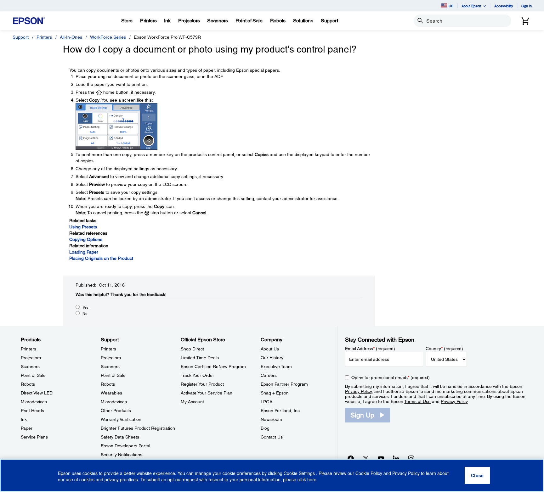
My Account (192, 401)
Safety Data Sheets (120, 436)
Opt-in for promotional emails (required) (390, 377)
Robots (28, 384)
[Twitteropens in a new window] (365, 458)
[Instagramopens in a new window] (411, 458)
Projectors (31, 357)
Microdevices (34, 401)
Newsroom (271, 419)
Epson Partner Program (284, 384)
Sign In (526, 6)
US (451, 6)
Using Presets (83, 226)
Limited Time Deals (200, 357)
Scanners (30, 366)
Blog (265, 428)
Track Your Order (197, 375)
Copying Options (85, 239)
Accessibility (503, 6)
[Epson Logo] (29, 21)
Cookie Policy (368, 473)
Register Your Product (202, 384)
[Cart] (525, 20)
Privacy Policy (358, 391)
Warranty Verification (121, 419)
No (85, 313)
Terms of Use (417, 401)
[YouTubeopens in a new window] (381, 458)
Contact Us (272, 436)
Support (21, 37)
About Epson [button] (471, 6)
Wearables (111, 392)
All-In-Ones (71, 37)
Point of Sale (33, 375)
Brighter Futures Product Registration (138, 428)
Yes (85, 307)
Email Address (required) (370, 348)
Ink (24, 419)
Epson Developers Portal (125, 445)
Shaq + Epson (275, 392)
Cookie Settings (300, 473)
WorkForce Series (108, 37)
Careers (269, 375)
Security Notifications (121, 454)
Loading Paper (83, 251)
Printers (44, 37)
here (311, 480)
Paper (26, 428)
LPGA (266, 401)
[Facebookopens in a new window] (350, 458)
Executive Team (276, 366)
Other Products (116, 410)
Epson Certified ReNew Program (213, 366)
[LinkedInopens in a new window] (396, 458)
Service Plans (34, 436)
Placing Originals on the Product (101, 258)
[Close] (477, 475)
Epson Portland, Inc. (281, 410)
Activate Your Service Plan (206, 392)
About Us (270, 348)
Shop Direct (192, 348)
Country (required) (444, 348)
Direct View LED (37, 392)
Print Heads (32, 410)
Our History (272, 357)
